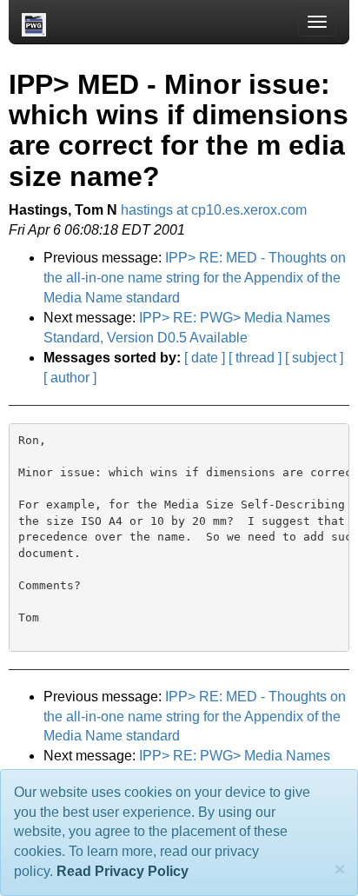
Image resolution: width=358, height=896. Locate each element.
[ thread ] (255, 357)
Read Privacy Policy (122, 871)
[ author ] (69, 377)
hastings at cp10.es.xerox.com (214, 209)
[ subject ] (314, 357)
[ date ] (204, 357)
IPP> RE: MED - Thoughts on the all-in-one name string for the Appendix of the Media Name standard (194, 277)
